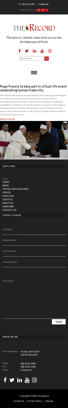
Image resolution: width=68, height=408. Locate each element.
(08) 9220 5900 (27, 4)
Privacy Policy (35, 401)
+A (43, 10)
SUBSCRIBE (8, 207)
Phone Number (9, 240)
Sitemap (49, 401)
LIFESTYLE (7, 200)
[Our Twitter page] (27, 51)
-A (39, 10)
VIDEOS (6, 193)
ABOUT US (7, 203)
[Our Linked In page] (34, 51)
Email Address (9, 251)
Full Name (7, 229)
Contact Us (26, 370)
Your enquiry (8, 281)
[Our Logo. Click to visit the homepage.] (34, 27)
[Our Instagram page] (48, 51)
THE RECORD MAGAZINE (15, 189)
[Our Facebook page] (20, 51)
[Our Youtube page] (42, 51)
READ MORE (8, 119)
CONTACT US (9, 210)
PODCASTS (8, 196)
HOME (5, 182)
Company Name (9, 262)
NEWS (5, 185)
